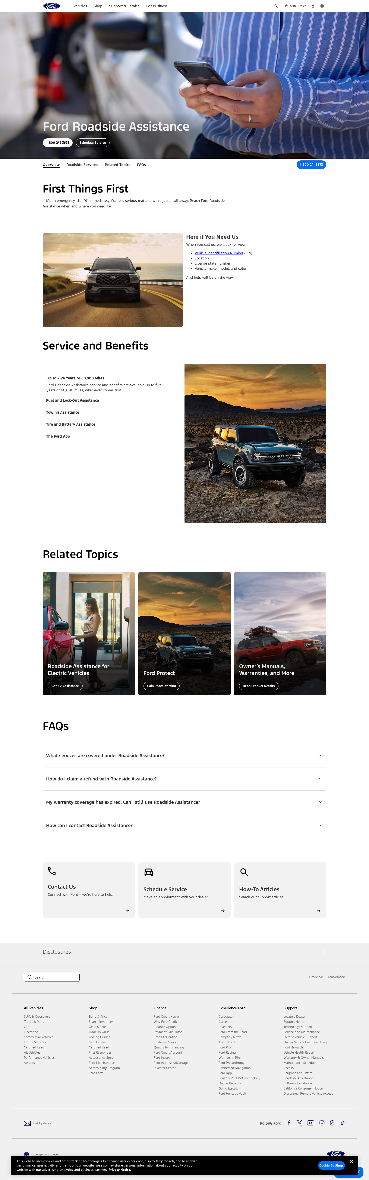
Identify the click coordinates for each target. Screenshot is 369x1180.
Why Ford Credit (165, 1022)
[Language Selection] (322, 6)
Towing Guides (99, 1037)
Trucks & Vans (34, 1022)
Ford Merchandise (102, 1063)
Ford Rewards (293, 1047)
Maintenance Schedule (300, 1063)
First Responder (100, 1052)
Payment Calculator (168, 1032)
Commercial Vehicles (38, 1037)
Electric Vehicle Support (300, 1037)
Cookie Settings (331, 1165)
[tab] (107, 379)
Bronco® (316, 977)
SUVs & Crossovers (37, 1016)
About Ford (227, 1042)
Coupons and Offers (298, 1073)
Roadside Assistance (298, 1078)
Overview (51, 164)
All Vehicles (32, 1052)
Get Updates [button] (98, 1042)
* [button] (110, 205)
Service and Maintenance (302, 1032)
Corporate (226, 1016)
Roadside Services (82, 164)
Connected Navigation (235, 1068)
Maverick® (336, 977)
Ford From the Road (233, 1032)
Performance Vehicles (39, 1058)
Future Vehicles (35, 1042)
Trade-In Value (99, 1032)
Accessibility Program (104, 1068)
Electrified (31, 1032)
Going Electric (228, 1088)
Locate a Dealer (294, 1016)
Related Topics (117, 164)
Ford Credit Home (166, 1016)
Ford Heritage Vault (232, 1093)
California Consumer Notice (303, 1088)
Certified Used (34, 1047)
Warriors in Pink (230, 1058)
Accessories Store (101, 1058)
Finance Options (165, 1027)
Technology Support (298, 1027)
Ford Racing (227, 1052)
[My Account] (313, 6)
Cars (27, 1027)
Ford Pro (225, 1047)
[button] (184, 753)
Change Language (45, 1154)
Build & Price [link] (98, 1016)
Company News (230, 1037)
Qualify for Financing (169, 1047)
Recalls (289, 1068)
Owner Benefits (230, 1083)
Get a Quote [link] (97, 1027)
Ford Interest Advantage (171, 1063)
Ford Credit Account (168, 1052)
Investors (225, 1027)
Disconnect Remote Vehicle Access (308, 1093)
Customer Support (167, 1042)
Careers (224, 1022)
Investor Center (165, 1068)
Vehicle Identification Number (219, 253)
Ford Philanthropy (232, 1063)
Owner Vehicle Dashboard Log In (307, 1042)
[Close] (351, 1165)
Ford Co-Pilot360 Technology (239, 1078)
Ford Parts (96, 1073)
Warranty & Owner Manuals (304, 1058)
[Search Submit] (276, 6)
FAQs (141, 164)
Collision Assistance (298, 1083)
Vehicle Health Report (299, 1052)
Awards (29, 1063)
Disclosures (57, 951)
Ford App (225, 1073)
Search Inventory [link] (101, 1022)
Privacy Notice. (120, 1170)
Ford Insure (162, 1058)
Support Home (294, 1022)
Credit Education (165, 1037)
